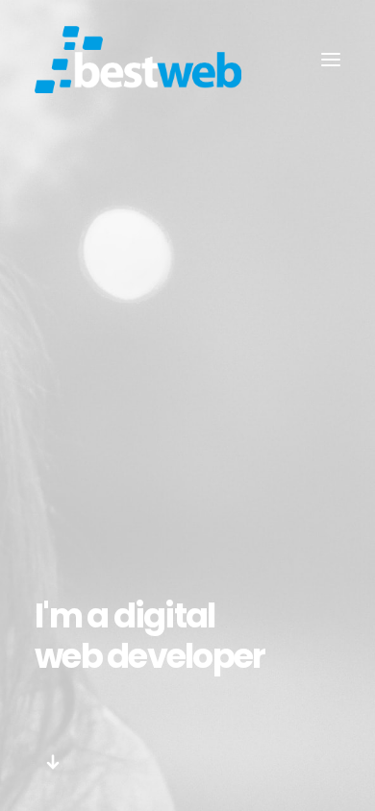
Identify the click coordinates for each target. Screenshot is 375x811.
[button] (53, 767)
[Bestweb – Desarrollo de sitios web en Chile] (138, 59)
